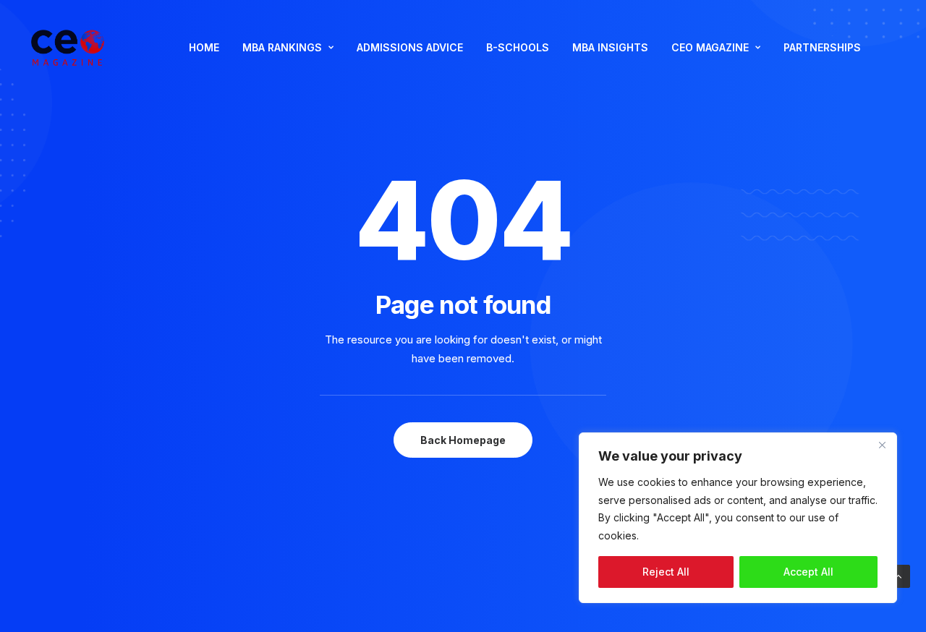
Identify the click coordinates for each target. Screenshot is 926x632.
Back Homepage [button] (463, 440)
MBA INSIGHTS (610, 47)
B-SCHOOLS (517, 47)
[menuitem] (204, 47)
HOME (204, 47)
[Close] (882, 444)
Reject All (665, 571)
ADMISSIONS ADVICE (410, 47)
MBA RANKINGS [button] (282, 47)
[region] (738, 517)
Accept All (808, 571)
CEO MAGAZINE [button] (710, 47)
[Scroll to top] (898, 575)
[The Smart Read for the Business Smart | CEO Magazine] (68, 47)
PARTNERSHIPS (822, 47)
